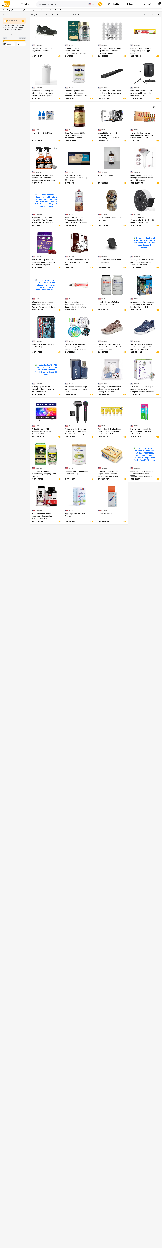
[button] (114, 4)
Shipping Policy (16, 29)
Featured (155, 15)
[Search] (100, 4)
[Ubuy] (6, 4)
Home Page (7, 10)
